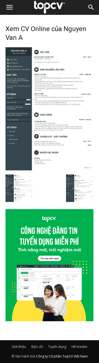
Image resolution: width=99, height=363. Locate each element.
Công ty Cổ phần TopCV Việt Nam (62, 356)
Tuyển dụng (57, 346)
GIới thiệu (19, 346)
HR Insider (79, 346)
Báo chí (37, 346)
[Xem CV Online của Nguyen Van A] (50, 168)
